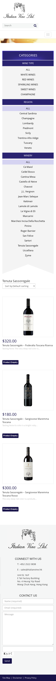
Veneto (28, 147)
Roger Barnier (28, 230)
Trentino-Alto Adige (28, 137)
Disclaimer (17, 677)
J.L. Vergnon (28, 191)
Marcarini (28, 216)
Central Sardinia (28, 113)
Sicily (28, 132)
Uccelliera (28, 250)
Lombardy (28, 123)
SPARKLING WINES (28, 84)
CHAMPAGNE (28, 94)
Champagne (28, 118)
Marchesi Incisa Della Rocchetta (28, 221)
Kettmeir (28, 201)
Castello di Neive (28, 181)
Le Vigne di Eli (28, 211)
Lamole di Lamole (28, 206)
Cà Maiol (28, 166)
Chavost (28, 186)
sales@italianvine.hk (31, 569)
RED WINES (28, 79)
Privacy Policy (30, 677)
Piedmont (28, 128)
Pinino (28, 225)
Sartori (28, 240)
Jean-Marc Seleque (28, 196)
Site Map (6, 677)
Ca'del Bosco (28, 171)
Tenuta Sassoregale (28, 245)
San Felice (28, 235)
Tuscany (28, 142)
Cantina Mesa (28, 176)
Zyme (28, 255)
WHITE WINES (28, 74)
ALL (28, 69)
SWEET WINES (28, 89)
